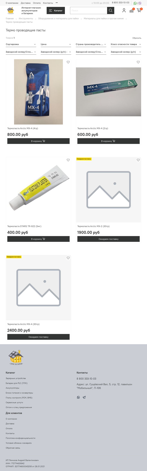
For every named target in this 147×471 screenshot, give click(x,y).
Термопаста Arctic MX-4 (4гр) (22, 128)
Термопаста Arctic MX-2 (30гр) (93, 226)
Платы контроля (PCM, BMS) (19, 397)
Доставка (25, 2)
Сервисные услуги (14, 402)
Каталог (58, 10)
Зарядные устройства (16, 378)
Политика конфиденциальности (20, 438)
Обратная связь (13, 448)
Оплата (36, 2)
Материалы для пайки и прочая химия (104, 18)
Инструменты (26, 18)
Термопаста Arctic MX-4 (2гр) (92, 128)
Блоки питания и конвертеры (19, 392)
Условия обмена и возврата (18, 443)
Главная (10, 18)
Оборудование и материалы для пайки (58, 18)
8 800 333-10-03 (120, 2)
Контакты (48, 2)
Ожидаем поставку (108, 239)
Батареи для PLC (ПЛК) (17, 383)
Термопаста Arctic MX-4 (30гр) (23, 324)
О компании (12, 2)
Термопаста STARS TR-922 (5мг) (24, 226)
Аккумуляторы (12, 388)
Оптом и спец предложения (19, 407)
